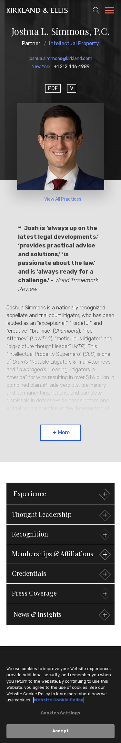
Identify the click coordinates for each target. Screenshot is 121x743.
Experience (30, 493)
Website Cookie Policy (58, 700)
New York (41, 66)
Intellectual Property (74, 43)
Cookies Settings (60, 712)
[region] (60, 696)
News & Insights (38, 614)
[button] (60, 514)
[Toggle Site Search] (96, 10)
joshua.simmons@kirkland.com (60, 58)
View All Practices (62, 199)
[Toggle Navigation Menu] (110, 11)
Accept (60, 730)
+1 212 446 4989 (72, 66)
